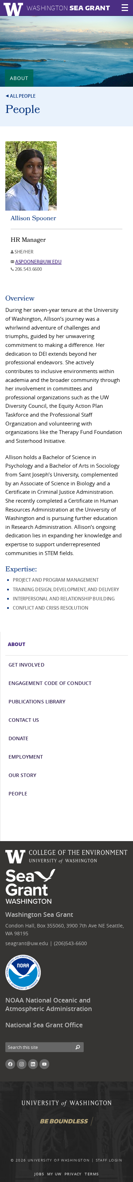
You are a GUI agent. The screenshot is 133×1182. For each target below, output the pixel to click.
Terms (92, 1174)
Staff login (109, 1160)
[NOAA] (23, 972)
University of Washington (59, 1160)
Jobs (39, 1174)
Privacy (73, 1174)
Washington (68, 8)
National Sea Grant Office (44, 1025)
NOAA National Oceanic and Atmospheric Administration (48, 1004)
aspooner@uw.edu (38, 261)
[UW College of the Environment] (66, 856)
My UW (54, 1174)
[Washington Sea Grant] (31, 886)
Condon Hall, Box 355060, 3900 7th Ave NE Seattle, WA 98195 (64, 929)
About (19, 78)
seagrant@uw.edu (26, 943)
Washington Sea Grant (39, 914)
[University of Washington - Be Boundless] (66, 1124)
